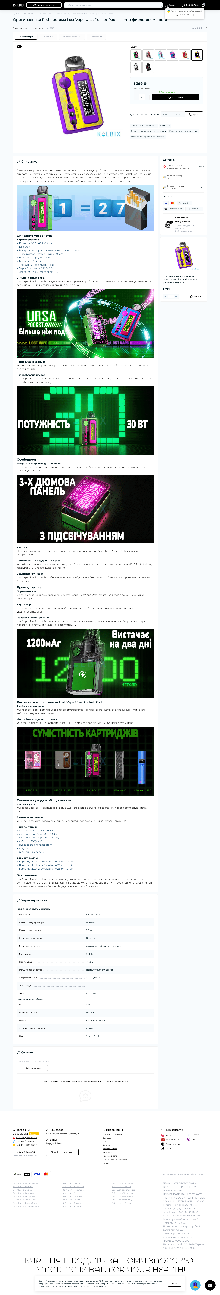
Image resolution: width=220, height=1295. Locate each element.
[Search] (160, 5)
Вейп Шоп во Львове (121, 1203)
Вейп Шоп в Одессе (71, 1193)
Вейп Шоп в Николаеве (73, 1186)
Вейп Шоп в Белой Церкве (25, 1183)
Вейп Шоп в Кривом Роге (25, 1203)
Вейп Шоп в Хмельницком (124, 1190)
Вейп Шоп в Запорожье (24, 1196)
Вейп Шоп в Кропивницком (26, 1206)
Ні (193, 15)
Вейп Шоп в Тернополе (73, 1206)
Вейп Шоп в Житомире (23, 1193)
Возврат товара (110, 1149)
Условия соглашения (112, 1134)
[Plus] (147, 97)
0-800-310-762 (20, 1133)
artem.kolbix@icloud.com (187, 1215)
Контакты (107, 1145)
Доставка (107, 1138)
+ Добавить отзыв (32, 1068)
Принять (174, 1283)
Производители (110, 1156)
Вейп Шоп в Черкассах (122, 1193)
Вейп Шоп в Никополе (73, 1190)
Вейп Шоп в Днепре (22, 1190)
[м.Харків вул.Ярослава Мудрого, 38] (60, 1118)
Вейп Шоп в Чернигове (122, 1196)
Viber (194, 1139)
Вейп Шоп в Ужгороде (122, 1183)
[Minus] (136, 97)
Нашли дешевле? (142, 88)
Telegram (196, 1135)
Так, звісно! (182, 15)
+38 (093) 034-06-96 (26, 1145)
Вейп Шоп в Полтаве (72, 1196)
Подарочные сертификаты (115, 1159)
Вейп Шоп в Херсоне (121, 1186)
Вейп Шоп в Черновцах (122, 1200)
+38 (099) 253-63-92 (26, 1137)
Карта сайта (108, 1152)
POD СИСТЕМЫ (25, 14)
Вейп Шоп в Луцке (71, 1183)
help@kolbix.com (55, 1143)
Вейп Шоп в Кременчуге (24, 1200)
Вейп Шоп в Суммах (71, 1203)
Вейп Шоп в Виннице (23, 1186)
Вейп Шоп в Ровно (71, 1200)
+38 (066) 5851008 (187, 1212)
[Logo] (18, 5)
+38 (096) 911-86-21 (26, 1141)
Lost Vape (33, 28)
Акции (106, 1163)
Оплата (106, 1141)
